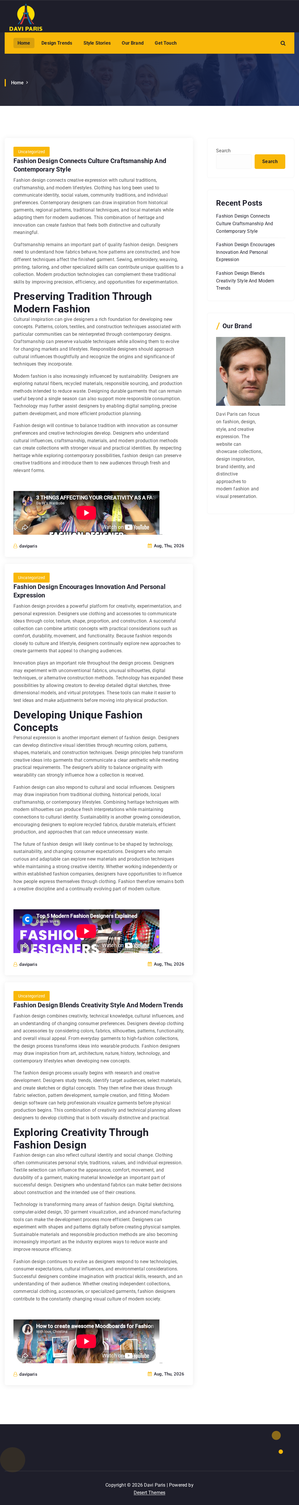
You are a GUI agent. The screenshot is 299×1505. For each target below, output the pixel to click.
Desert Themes (149, 1492)
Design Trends (56, 43)
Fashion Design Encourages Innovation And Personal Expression (245, 252)
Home (24, 43)
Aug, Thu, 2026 (168, 545)
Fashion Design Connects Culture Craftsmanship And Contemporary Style (244, 223)
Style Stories (97, 43)
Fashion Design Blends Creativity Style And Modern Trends (98, 1005)
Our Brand (132, 43)
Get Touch (165, 43)
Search (223, 150)
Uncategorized (31, 151)
